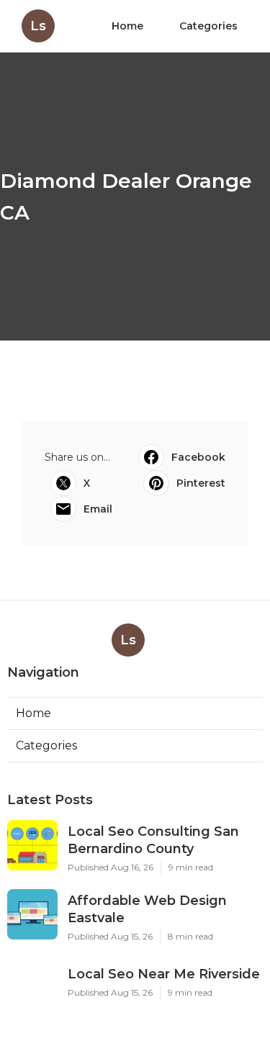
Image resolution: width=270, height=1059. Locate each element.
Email (98, 509)
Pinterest (200, 483)
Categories (208, 25)
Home (127, 25)
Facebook (198, 457)
